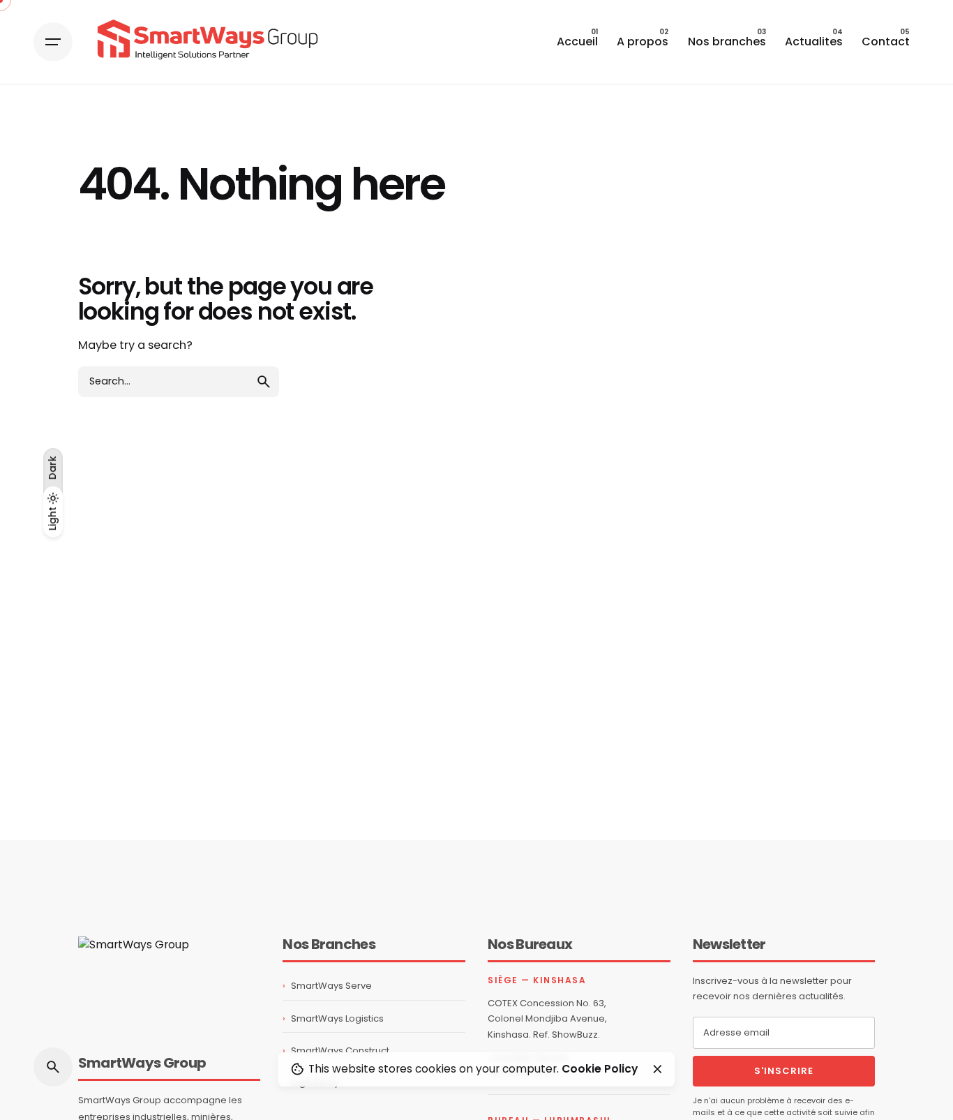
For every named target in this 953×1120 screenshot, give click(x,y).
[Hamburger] (53, 41)
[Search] (53, 1067)
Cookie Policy (600, 1068)
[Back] (53, 136)
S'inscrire (783, 1070)
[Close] (657, 1069)
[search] (263, 381)
